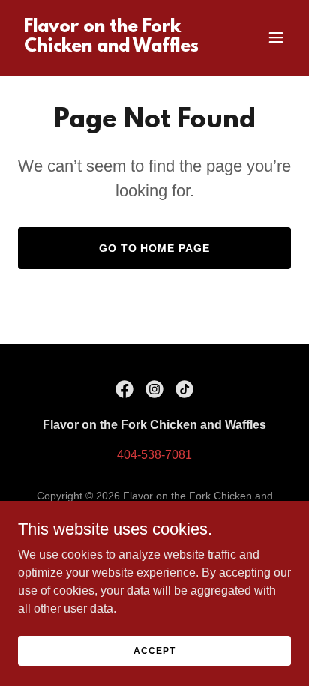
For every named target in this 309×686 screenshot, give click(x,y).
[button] (276, 37)
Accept (154, 650)
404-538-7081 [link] (154, 454)
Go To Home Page (155, 248)
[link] (113, 47)
